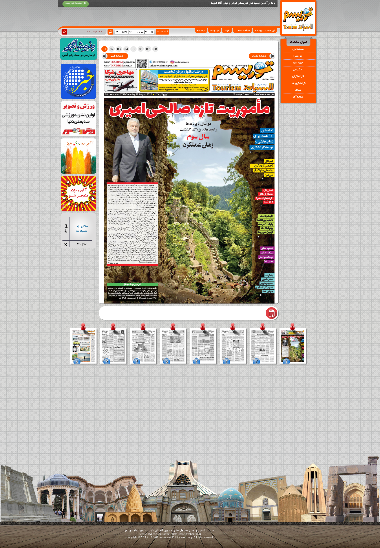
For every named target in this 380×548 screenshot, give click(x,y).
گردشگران (298, 76)
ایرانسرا (298, 56)
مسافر (298, 90)
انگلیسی (298, 69)
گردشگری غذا (298, 83)
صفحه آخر (298, 97)
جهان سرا (298, 62)
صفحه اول (298, 49)
